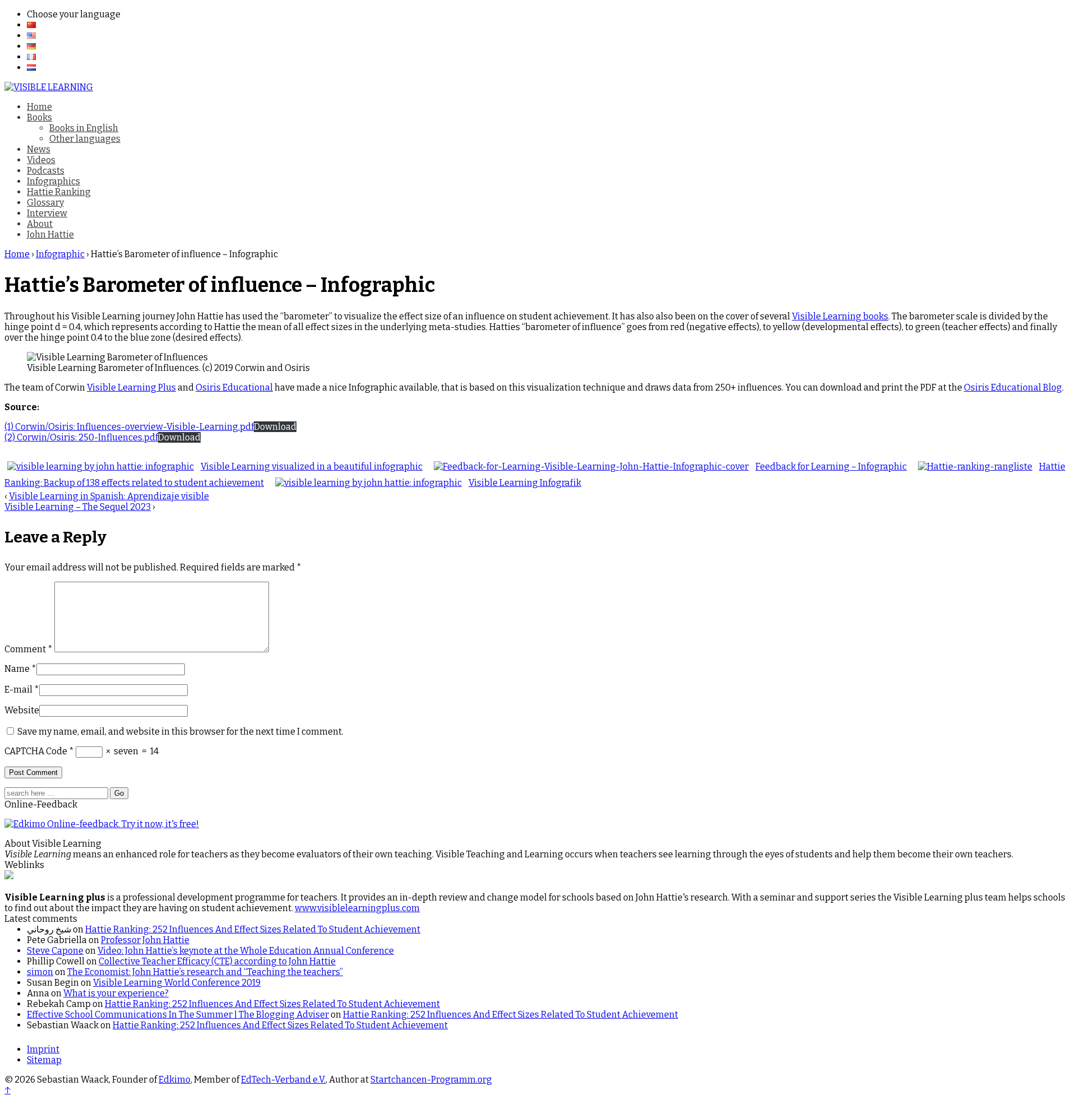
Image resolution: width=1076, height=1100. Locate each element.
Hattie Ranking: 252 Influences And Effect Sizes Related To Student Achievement (252, 929)
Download (275, 426)
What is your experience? (116, 993)
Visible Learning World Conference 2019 (177, 982)
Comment (28, 649)
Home (39, 106)
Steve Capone (55, 950)
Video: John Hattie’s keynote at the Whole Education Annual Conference (246, 950)
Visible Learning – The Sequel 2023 (77, 507)
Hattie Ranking (59, 192)
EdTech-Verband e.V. (283, 1079)
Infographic (60, 254)
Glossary (45, 202)
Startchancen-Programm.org (431, 1079)
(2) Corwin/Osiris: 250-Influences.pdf (81, 437)
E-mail (18, 689)
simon (40, 972)
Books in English (83, 128)
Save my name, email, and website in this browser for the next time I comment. (180, 731)
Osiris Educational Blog (1013, 387)
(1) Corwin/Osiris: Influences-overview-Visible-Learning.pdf (129, 426)
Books (39, 117)
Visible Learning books (840, 316)
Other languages (84, 138)
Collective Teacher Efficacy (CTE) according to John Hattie (217, 961)
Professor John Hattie (145, 940)
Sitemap (44, 1060)
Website (21, 710)
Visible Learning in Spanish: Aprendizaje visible (109, 496)
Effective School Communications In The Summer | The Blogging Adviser (178, 1014)
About (40, 224)
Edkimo (175, 1079)
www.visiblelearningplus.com (357, 908)
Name (17, 668)
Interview (47, 213)
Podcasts (45, 170)
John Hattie (50, 234)
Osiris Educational (234, 387)
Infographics (53, 181)
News (38, 149)
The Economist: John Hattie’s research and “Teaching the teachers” (205, 972)
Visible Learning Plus (131, 387)
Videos (41, 160)
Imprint (43, 1049)
